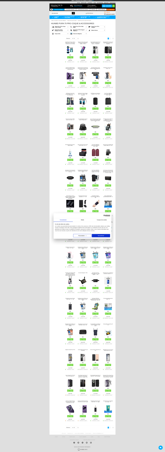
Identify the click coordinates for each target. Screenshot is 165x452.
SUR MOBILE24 (90, 2)
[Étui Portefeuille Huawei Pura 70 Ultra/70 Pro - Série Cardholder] (95, 386)
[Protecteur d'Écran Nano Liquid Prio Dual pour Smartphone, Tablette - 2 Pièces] (83, 53)
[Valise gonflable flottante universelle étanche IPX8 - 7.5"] (108, 207)
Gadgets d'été (111, 9)
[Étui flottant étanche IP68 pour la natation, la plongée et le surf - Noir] (83, 181)
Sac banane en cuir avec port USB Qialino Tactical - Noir (82, 324)
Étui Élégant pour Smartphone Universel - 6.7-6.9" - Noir (95, 94)
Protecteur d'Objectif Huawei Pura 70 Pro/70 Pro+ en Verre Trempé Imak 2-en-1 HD (70, 402)
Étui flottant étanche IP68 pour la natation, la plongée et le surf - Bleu (95, 248)
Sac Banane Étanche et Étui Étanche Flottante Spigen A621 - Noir (95, 68)
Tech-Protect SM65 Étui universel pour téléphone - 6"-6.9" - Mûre (95, 145)
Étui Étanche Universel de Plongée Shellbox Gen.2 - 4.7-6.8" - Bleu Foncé (70, 94)
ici (93, 0)
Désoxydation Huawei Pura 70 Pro (108, 324)
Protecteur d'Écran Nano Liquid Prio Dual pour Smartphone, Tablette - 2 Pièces (83, 43)
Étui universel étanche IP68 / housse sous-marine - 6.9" (70, 119)
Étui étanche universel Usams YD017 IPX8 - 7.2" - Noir (70, 299)
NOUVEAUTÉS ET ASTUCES (74, 439)
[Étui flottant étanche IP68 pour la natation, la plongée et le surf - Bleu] (95, 258)
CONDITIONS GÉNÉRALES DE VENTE (89, 439)
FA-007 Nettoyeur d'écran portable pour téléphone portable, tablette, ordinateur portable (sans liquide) (70, 197)
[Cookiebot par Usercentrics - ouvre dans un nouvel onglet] (104, 216)
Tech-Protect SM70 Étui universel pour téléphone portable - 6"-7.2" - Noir (95, 171)
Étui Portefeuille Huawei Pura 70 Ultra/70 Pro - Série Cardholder (95, 376)
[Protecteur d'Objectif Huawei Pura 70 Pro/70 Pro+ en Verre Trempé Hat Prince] (70, 79)
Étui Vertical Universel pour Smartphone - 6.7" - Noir (83, 196)
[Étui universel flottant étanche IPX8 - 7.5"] (108, 309)
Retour (53, 20)
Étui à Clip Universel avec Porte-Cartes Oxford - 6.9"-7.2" (83, 145)
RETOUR (78, 2)
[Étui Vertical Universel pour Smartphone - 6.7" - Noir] (83, 207)
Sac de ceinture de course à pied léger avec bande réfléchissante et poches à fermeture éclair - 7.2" (95, 120)
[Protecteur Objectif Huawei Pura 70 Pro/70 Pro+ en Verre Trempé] (83, 412)
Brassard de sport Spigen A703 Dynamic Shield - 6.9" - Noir (108, 145)
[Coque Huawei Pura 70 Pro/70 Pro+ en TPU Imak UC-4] (70, 386)
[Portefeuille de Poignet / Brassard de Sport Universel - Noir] (95, 207)
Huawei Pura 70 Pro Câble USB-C (78, 27)
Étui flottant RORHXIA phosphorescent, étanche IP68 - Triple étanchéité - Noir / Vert (95, 299)
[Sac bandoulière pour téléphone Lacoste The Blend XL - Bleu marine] (95, 335)
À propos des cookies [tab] (102, 219)
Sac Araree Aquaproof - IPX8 (82, 272)
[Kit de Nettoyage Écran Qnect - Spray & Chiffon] (70, 156)
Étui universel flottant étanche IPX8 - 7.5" (108, 299)
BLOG (99, 436)
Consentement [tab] (63, 219)
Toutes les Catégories (77, 33)
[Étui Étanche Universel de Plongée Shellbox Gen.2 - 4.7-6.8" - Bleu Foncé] (70, 104)
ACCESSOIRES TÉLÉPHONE (70, 9)
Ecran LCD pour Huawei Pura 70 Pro (95, 350)
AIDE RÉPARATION (100, 2)
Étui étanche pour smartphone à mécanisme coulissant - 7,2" (108, 273)
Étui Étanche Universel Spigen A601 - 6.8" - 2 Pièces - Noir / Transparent (83, 94)
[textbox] (63, 13)
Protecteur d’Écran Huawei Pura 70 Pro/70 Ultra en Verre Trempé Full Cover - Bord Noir (83, 68)
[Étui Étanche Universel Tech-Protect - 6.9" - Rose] (70, 258)
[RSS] (82, 442)
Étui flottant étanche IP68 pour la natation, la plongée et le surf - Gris (83, 248)
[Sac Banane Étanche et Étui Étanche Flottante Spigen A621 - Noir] (95, 79)
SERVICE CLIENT (83, 2)
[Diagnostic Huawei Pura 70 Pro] (70, 361)
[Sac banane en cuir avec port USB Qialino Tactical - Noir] (83, 335)
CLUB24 (92, 436)
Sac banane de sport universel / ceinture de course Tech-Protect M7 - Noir (70, 171)
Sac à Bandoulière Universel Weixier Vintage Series (82, 119)
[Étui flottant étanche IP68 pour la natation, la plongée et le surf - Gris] (83, 258)
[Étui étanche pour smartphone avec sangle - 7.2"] (108, 412)
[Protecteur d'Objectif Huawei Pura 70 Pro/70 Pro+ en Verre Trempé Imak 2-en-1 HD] (70, 412)
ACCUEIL (56, 436)
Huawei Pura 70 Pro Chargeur (95, 27)
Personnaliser (81, 235)
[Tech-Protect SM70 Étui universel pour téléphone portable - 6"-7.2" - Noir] (95, 181)
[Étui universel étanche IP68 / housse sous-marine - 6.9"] (70, 130)
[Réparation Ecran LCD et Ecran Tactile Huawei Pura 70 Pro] (108, 361)
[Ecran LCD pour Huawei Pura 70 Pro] (95, 361)
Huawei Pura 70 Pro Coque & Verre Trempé (60, 27)
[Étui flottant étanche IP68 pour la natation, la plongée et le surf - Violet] (108, 258)
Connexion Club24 (93, 6)
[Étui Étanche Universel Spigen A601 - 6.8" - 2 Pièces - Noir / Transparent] (83, 104)
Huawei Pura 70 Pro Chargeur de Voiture (59, 30)
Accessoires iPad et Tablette (83, 9)
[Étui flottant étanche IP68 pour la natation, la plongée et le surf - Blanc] (83, 309)
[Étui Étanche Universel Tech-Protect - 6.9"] (108, 79)
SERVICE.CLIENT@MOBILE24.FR (98, 433)
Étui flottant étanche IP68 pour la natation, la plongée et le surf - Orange (70, 325)
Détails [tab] (82, 219)
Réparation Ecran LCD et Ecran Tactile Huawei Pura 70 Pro (108, 350)
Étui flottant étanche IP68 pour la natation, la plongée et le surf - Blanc (83, 299)
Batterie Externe (94, 30)
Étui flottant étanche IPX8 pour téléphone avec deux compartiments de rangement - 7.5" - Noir (108, 120)
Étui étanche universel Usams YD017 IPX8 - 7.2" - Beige (95, 401)
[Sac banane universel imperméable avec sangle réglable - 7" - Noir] (95, 284)
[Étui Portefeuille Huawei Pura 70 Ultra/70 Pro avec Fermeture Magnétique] (108, 53)
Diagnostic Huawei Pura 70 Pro (70, 349)
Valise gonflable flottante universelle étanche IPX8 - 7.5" (108, 196)
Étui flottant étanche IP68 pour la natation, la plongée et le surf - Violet (108, 248)
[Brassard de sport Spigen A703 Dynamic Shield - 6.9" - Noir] (108, 156)
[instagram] (91, 442)
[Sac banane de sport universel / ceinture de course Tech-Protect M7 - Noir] (70, 181)
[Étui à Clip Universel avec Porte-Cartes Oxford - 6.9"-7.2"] (83, 156)
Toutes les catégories (59, 9)
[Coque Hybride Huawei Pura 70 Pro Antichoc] (83, 361)
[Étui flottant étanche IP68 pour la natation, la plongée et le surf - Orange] (70, 335)
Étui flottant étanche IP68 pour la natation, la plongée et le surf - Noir (83, 171)
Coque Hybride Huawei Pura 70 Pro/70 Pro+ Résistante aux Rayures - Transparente (95, 43)
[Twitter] (78, 442)
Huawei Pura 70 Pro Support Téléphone (78, 30)
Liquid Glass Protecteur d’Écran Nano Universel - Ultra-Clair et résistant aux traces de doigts (70, 43)
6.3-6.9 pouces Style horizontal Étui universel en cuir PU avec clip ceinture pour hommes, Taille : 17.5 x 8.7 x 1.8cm (108, 171)
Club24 (94, 2)
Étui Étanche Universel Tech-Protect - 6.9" (108, 68)
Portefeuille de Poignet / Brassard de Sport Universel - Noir (95, 196)
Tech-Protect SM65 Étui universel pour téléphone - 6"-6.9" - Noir (108, 94)
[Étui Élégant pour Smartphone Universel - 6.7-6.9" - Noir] (95, 104)
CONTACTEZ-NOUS (113, 2)
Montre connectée (101, 9)
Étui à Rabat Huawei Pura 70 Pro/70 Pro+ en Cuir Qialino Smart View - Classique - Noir (82, 376)
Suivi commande (92, 5)
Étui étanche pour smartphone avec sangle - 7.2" (108, 401)
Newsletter (106, 2)
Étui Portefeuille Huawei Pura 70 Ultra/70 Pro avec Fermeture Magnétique (108, 43)
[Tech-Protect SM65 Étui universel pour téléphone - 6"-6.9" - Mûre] (95, 156)
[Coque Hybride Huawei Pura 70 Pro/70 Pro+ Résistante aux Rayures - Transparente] (95, 53)
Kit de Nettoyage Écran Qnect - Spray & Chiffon (70, 145)
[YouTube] (87, 442)
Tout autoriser (101, 235)
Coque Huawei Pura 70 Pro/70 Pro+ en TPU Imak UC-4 (70, 376)
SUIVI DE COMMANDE (82, 436)
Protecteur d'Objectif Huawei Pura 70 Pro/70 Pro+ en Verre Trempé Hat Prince (70, 68)
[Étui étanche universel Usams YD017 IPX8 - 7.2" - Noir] (70, 309)
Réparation (93, 9)
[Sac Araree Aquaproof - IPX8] (83, 284)
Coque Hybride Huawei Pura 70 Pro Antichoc (83, 350)
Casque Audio (57, 33)
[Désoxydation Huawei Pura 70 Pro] (108, 335)
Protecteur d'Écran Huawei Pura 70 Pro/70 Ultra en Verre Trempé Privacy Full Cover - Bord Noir (108, 376)
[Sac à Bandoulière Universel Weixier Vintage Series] (83, 130)
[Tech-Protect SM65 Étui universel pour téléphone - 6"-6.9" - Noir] (108, 104)
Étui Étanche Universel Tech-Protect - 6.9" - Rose (70, 247)
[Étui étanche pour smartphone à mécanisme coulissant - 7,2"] (108, 284)
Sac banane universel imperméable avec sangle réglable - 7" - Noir (95, 273)
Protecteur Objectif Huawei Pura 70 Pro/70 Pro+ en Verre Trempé (83, 401)
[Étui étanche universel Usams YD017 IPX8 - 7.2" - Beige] (95, 412)
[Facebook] (74, 442)
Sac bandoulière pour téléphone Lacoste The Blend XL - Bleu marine (95, 325)
